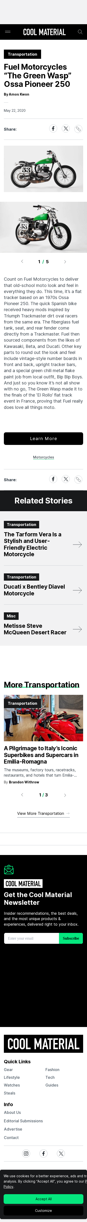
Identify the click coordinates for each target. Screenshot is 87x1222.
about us (12, 1112)
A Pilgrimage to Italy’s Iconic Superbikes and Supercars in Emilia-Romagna (41, 755)
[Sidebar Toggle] (8, 32)
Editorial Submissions (23, 1120)
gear (8, 1069)
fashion (52, 1069)
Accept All (44, 1199)
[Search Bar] (80, 32)
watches (12, 1085)
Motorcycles (43, 457)
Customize (43, 1210)
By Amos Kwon (16, 94)
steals (9, 1093)
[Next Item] (65, 261)
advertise (13, 1129)
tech (50, 1077)
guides (51, 1085)
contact (11, 1137)
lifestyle (12, 1077)
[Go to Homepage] (44, 32)
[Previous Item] (22, 261)
